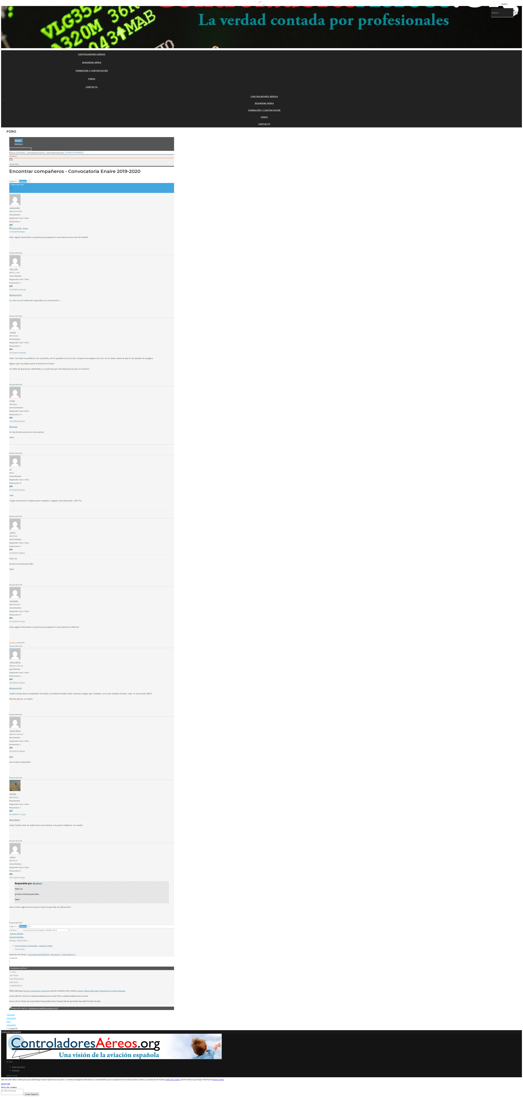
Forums (18, 140)
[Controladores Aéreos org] (114, 1058)
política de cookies (172, 1079)
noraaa (13, 332)
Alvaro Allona (15, 662)
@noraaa (13, 426)
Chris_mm (14, 269)
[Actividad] (12, 225)
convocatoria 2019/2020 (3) (39, 954)
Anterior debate (16, 933)
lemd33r (12, 642)
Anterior (22, 181)
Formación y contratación (92, 70)
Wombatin (14, 601)
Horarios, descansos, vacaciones (36, 991)
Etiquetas (121, 991)
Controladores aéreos (91, 54)
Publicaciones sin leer (108, 991)
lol (11, 469)
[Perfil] (10, 225)
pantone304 (15, 208)
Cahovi (12, 532)
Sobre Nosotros (18, 1067)
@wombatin (14, 820)
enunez (80, 991)
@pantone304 (15, 295)
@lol (11, 756)
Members (19, 144)
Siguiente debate (16, 937)
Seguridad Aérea (91, 62)
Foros (91, 78)
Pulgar (12, 401)
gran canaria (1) (68, 954)
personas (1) (56, 954)
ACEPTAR (5, 1083)
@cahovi (37, 883)
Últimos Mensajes (91, 991)
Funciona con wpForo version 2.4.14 (43, 1008)
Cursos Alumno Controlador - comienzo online (34, 946)
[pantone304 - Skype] (18, 228)
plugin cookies (218, 1079)
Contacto (92, 87)
